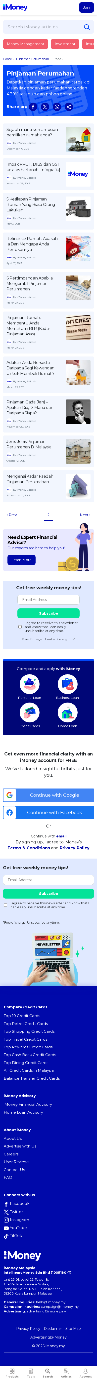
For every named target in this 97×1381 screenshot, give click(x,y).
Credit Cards (29, 726)
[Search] (87, 27)
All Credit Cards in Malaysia (29, 1070)
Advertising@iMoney (48, 1337)
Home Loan (67, 726)
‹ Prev (12, 515)
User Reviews (16, 1161)
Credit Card (27, 49)
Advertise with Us (20, 1146)
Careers (11, 1154)
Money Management (25, 44)
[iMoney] (15, 7)
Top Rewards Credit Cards (28, 1047)
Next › (85, 515)
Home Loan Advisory (23, 1112)
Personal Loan (29, 698)
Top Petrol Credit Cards (26, 1023)
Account (86, 1376)
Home (7, 59)
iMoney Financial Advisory (28, 1104)
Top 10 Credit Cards (22, 1015)
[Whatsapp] (57, 107)
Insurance (26, 62)
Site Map (73, 1328)
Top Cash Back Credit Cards (30, 1054)
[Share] (69, 107)
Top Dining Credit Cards (26, 1062)
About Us (13, 1138)
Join (86, 7)
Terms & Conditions (28, 848)
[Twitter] (45, 107)
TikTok (16, 1235)
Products (12, 1376)
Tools (31, 1376)
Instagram (19, 1219)
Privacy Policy (75, 848)
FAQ (8, 1177)
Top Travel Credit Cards (25, 1039)
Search (48, 1376)
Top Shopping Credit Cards (29, 1031)
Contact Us (14, 1169)
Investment (65, 44)
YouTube (18, 1227)
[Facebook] (33, 107)
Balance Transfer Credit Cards (32, 1078)
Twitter (16, 1211)
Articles (66, 1376)
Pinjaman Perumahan (32, 59)
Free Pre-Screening (33, 116)
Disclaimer (53, 1328)
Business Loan (67, 698)
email (61, 836)
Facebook (19, 1203)
